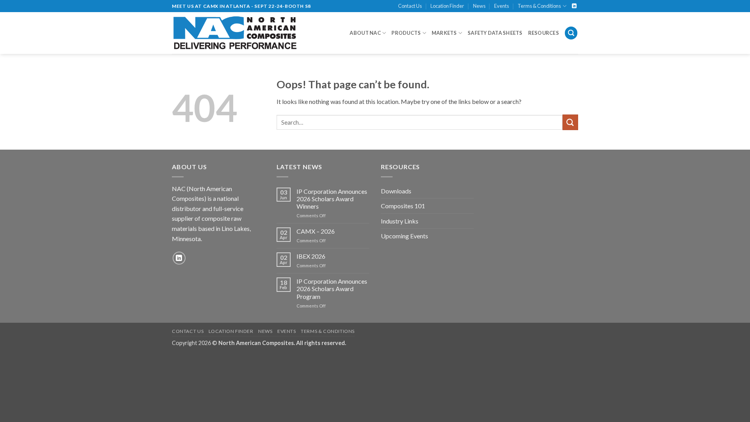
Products (406, 33)
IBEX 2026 (310, 256)
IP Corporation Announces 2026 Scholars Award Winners (331, 199)
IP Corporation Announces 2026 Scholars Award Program (331, 288)
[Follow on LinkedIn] (574, 6)
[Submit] (570, 122)
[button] (571, 33)
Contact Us (410, 6)
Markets (444, 33)
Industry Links (399, 221)
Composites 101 (403, 205)
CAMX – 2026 (315, 231)
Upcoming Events (404, 236)
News (479, 6)
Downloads (396, 191)
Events (501, 6)
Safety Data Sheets (495, 33)
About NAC (365, 33)
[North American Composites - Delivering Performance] (235, 33)
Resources (543, 33)
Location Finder (447, 6)
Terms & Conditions (539, 6)
